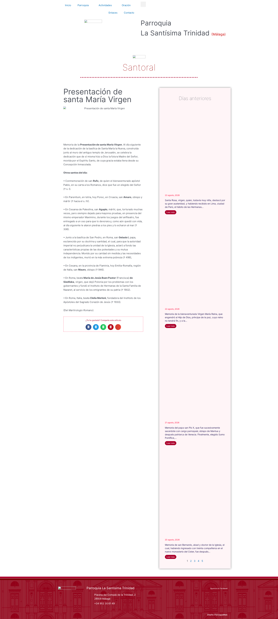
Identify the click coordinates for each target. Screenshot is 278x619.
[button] (143, 4)
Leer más (171, 212)
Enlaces (113, 12)
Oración (126, 5)
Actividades (105, 5)
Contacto (129, 12)
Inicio (68, 5)
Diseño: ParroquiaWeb (217, 615)
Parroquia (83, 5)
